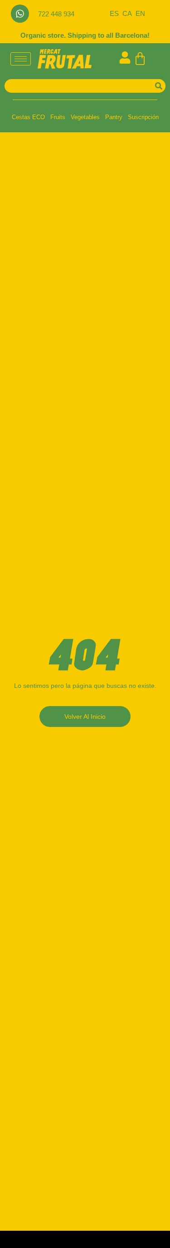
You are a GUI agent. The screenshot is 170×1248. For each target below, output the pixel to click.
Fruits (57, 117)
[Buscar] (158, 86)
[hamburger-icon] (20, 58)
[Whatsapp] (20, 14)
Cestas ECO (28, 117)
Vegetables (85, 117)
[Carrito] (140, 59)
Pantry (113, 117)
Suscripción (143, 117)
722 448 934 (56, 14)
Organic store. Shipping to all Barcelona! (85, 35)
